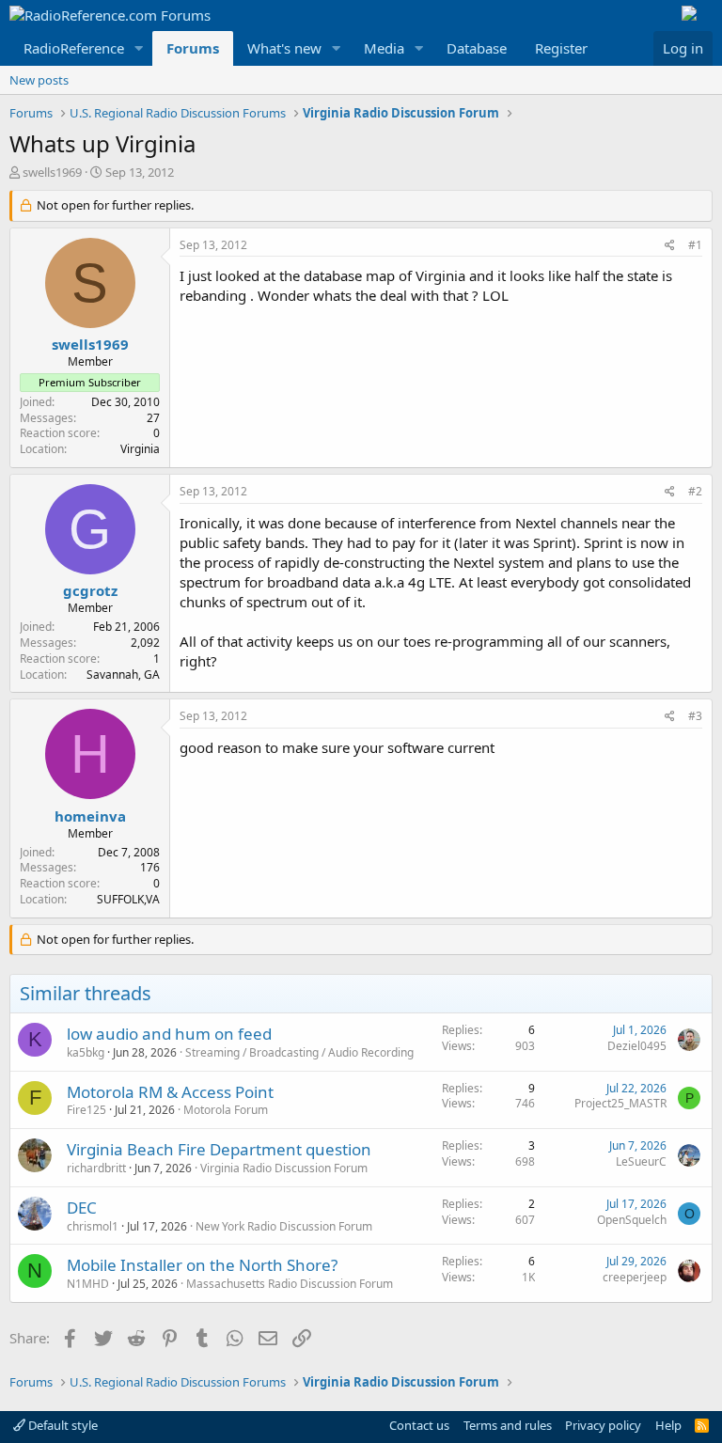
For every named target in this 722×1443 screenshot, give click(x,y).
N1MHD (88, 1284)
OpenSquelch (632, 1220)
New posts (39, 79)
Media (384, 48)
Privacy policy (603, 1425)
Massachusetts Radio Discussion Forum (289, 1284)
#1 (695, 245)
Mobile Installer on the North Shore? (202, 1265)
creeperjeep (635, 1277)
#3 (695, 716)
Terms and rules (507, 1425)
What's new (284, 48)
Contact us (419, 1425)
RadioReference (74, 48)
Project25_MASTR (620, 1103)
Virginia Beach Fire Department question (219, 1149)
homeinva (90, 816)
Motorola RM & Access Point (170, 1092)
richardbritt (96, 1168)
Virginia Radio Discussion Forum (284, 1168)
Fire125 (86, 1110)
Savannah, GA (123, 674)
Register (561, 48)
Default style (61, 1425)
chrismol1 (92, 1226)
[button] (139, 48)
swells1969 (52, 172)
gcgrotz (90, 590)
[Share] (670, 246)
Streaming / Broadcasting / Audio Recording (299, 1052)
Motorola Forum (225, 1110)
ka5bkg (85, 1052)
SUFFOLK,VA (128, 899)
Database (477, 48)
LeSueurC (641, 1161)
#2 (695, 491)
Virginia (140, 449)
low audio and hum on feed (169, 1033)
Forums (192, 48)
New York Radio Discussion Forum (284, 1226)
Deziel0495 (637, 1046)
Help (668, 1425)
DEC (82, 1207)
